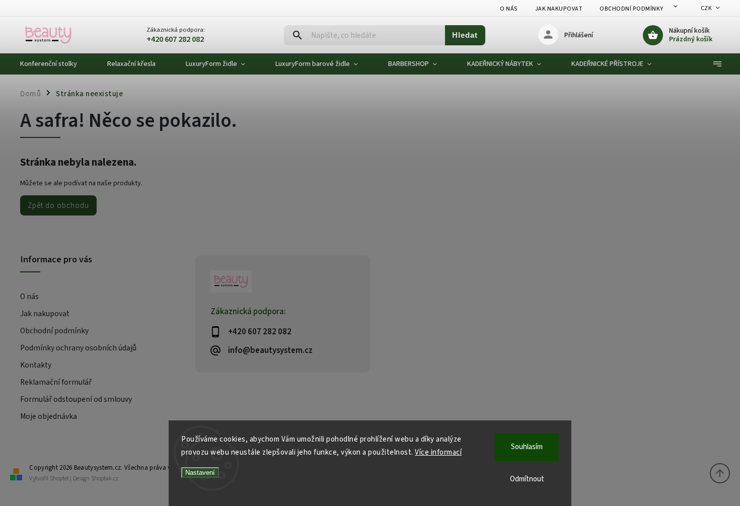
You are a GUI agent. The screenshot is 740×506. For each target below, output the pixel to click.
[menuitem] (56, 64)
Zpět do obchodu (58, 205)
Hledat (465, 35)
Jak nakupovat (559, 9)
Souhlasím (527, 447)
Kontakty (35, 365)
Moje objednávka (48, 416)
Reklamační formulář (56, 382)
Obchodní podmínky (631, 9)
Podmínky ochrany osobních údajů (78, 347)
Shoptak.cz (105, 478)
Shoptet (59, 478)
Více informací (438, 452)
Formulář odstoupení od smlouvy (76, 399)
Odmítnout (527, 479)
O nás (509, 9)
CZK (706, 8)
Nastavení (200, 472)
